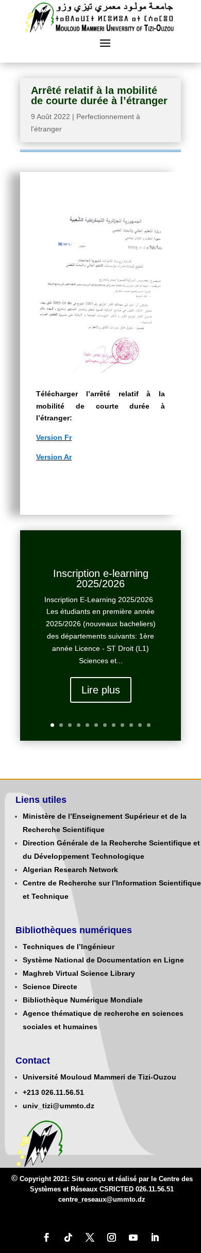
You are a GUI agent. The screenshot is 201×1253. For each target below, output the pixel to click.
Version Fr (54, 437)
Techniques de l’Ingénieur (68, 946)
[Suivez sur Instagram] (111, 1237)
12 (148, 725)
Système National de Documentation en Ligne (103, 960)
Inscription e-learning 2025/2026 (100, 578)
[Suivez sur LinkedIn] (154, 1237)
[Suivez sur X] (89, 1237)
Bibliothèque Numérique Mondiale (83, 1000)
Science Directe (50, 986)
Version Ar (54, 457)
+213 (31, 1092)
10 (131, 725)
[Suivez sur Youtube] (133, 1237)
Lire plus (100, 690)
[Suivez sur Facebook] (46, 1237)
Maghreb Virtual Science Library (79, 973)
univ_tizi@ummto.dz (58, 1106)
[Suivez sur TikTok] (68, 1237)
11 (140, 725)
